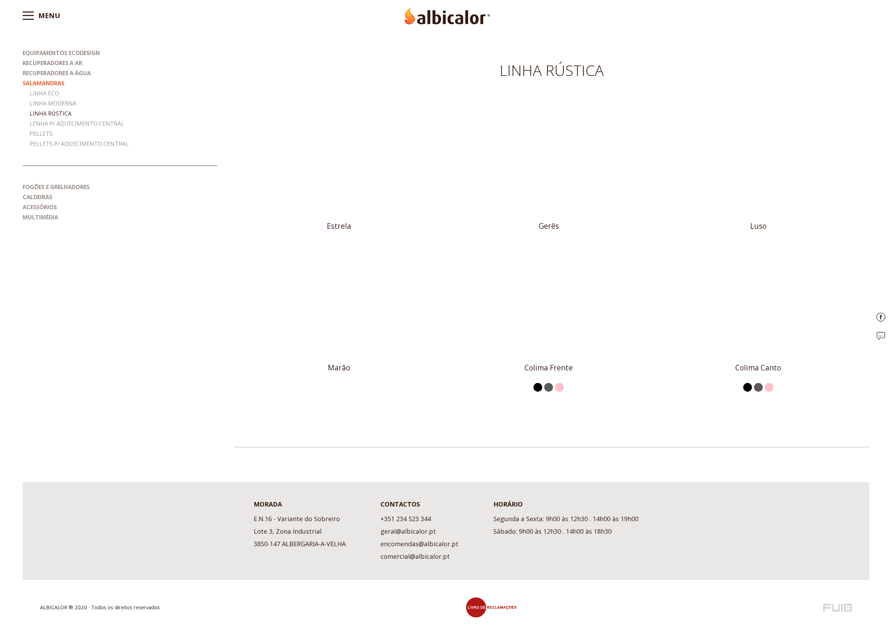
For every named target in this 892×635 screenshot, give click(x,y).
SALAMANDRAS (43, 83)
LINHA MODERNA (53, 103)
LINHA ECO (44, 93)
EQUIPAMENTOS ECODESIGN (61, 53)
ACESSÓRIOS (40, 207)
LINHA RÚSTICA (50, 113)
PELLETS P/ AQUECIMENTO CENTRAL (79, 144)
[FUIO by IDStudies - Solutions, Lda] (837, 608)
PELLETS (41, 134)
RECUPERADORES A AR (52, 63)
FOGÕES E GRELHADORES (56, 187)
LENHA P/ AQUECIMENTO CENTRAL (77, 123)
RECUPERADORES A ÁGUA (57, 73)
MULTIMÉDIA (40, 217)
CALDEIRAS (37, 197)
